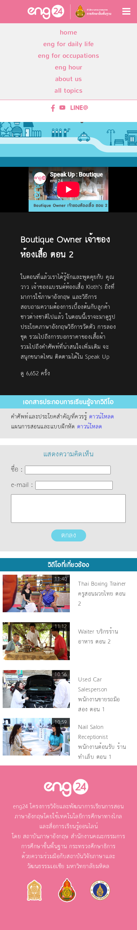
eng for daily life (68, 44)
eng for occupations (68, 56)
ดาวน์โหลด (101, 417)
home (68, 32)
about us (68, 79)
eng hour (68, 67)
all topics (68, 90)
